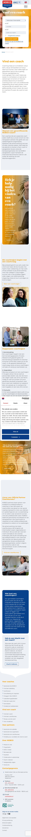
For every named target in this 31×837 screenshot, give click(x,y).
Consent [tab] (5, 403)
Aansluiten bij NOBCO (10, 686)
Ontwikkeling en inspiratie (11, 693)
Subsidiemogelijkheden (10, 698)
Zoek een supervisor (9, 701)
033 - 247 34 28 (9, 783)
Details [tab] (15, 403)
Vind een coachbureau (11, 552)
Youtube (9, 814)
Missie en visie (8, 744)
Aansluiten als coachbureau (12, 734)
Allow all (15, 431)
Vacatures (6, 765)
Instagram (3, 814)
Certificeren (7, 691)
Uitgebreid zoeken (14, 35)
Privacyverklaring (7, 820)
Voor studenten (8, 721)
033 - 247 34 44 (9, 789)
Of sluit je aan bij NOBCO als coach (14, 42)
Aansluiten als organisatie (11, 732)
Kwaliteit (6, 755)
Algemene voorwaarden (9, 817)
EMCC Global (7, 749)
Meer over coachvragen (12, 284)
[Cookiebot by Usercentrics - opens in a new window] (22, 398)
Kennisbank (7, 703)
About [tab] (25, 403)
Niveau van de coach (10, 719)
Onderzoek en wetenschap (11, 757)
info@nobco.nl (9, 796)
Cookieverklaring (7, 825)
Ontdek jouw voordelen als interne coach (15, 737)
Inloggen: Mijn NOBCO (10, 696)
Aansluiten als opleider (10, 729)
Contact (9, 240)
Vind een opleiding (9, 688)
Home (3, 52)
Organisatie (7, 747)
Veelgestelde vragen (9, 762)
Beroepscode (7, 752)
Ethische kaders (6, 823)
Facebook (7, 814)
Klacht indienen (11, 664)
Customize (14, 437)
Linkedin (5, 814)
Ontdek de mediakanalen (11, 706)
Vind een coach (11, 39)
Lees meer (7, 468)
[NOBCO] (7, 8)
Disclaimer (5, 828)
